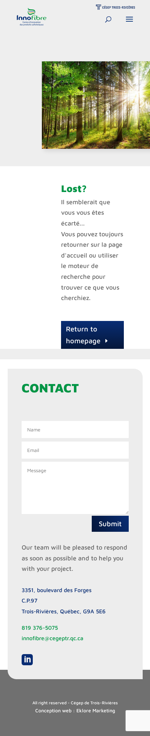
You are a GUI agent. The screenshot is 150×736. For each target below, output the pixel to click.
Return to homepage (83, 335)
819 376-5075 (40, 627)
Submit (110, 524)
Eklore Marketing (95, 710)
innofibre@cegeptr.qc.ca (52, 638)
